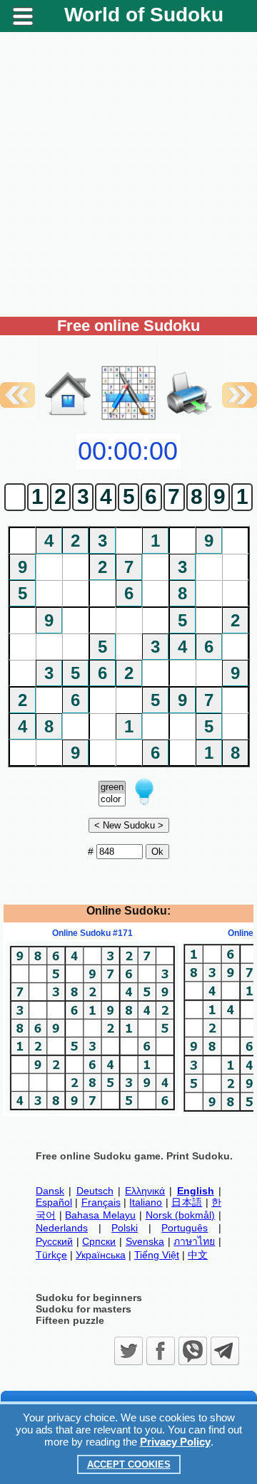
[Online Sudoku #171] (92, 1110)
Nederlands (62, 1227)
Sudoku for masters (83, 1309)
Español (54, 1202)
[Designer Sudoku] (128, 418)
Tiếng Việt (156, 1255)
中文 (198, 1255)
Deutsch (95, 1190)
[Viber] (192, 1351)
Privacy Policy (175, 1442)
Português (184, 1227)
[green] (112, 788)
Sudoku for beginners (89, 1297)
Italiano (145, 1202)
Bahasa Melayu (100, 1215)
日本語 (186, 1202)
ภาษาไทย (194, 1241)
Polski (124, 1227)
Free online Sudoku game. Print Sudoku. (134, 1156)
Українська (101, 1255)
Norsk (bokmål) (181, 1215)
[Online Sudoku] (68, 418)
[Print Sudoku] (189, 378)
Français (101, 1202)
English (195, 1190)
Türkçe (51, 1255)
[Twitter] (128, 1351)
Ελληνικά (145, 1190)
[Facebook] (160, 1351)
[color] (112, 800)
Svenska (145, 1241)
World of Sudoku (143, 15)
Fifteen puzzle (70, 1320)
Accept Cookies (129, 1464)
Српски (99, 1241)
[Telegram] (225, 1351)
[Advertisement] (128, 174)
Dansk (50, 1190)
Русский (54, 1241)
